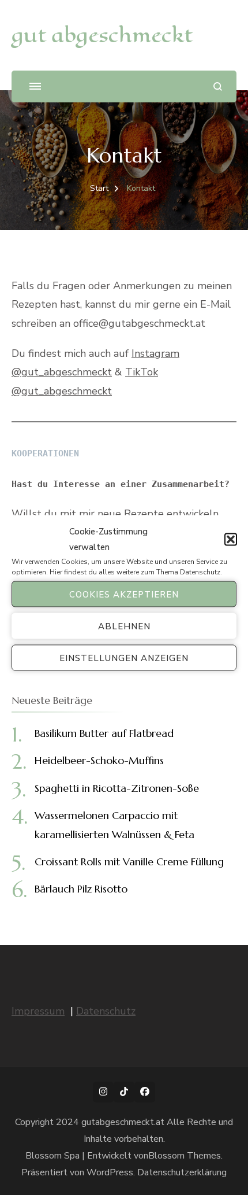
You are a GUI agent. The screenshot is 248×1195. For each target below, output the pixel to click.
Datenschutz (200, 572)
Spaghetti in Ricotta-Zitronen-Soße (117, 788)
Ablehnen (124, 626)
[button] (230, 539)
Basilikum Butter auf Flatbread (104, 733)
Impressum (38, 1011)
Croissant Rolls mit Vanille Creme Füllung (129, 861)
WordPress (110, 1172)
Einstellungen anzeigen (124, 657)
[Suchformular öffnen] (218, 86)
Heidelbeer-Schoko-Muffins (99, 760)
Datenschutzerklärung (182, 1172)
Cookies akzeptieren (124, 594)
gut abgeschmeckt (102, 35)
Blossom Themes (184, 1155)
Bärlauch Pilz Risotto (81, 888)
